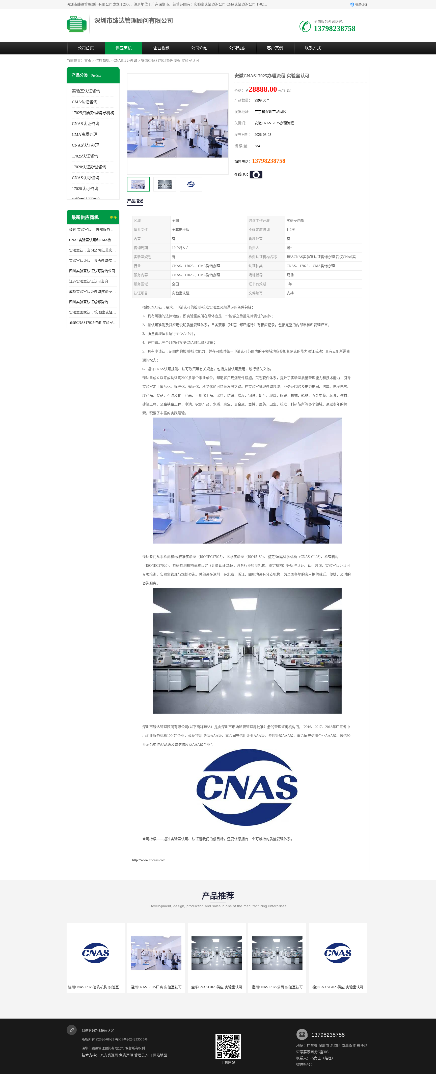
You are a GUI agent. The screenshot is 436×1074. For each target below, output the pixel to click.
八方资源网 (109, 1055)
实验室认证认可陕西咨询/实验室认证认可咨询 (93, 261)
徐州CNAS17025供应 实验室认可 (277, 987)
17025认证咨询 (85, 156)
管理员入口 (143, 1055)
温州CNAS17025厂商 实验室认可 (95, 987)
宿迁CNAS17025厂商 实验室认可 (337, 987)
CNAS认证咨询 (125, 60)
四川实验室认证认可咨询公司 (92, 271)
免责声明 (126, 1055)
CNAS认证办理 (85, 145)
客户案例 (275, 48)
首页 (87, 60)
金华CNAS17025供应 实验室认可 (156, 987)
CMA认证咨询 (84, 102)
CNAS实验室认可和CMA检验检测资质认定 (93, 240)
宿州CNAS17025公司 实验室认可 (216, 987)
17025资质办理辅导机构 (93, 113)
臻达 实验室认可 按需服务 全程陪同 (93, 230)
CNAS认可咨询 (85, 178)
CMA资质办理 (84, 134)
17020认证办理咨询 (89, 167)
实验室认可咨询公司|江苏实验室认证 (93, 250)
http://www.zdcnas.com (149, 860)
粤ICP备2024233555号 (131, 1039)
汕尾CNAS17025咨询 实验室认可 (93, 323)
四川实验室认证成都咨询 (88, 302)
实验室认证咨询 (86, 91)
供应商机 (124, 48)
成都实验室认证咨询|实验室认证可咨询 (93, 292)
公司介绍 (199, 48)
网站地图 (160, 1055)
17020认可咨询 (85, 188)
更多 (113, 217)
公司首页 (86, 48)
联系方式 (313, 48)
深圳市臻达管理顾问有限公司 (103, 1048)
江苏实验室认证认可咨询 (88, 281)
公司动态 (237, 48)
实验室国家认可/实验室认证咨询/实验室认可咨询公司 (93, 312)
